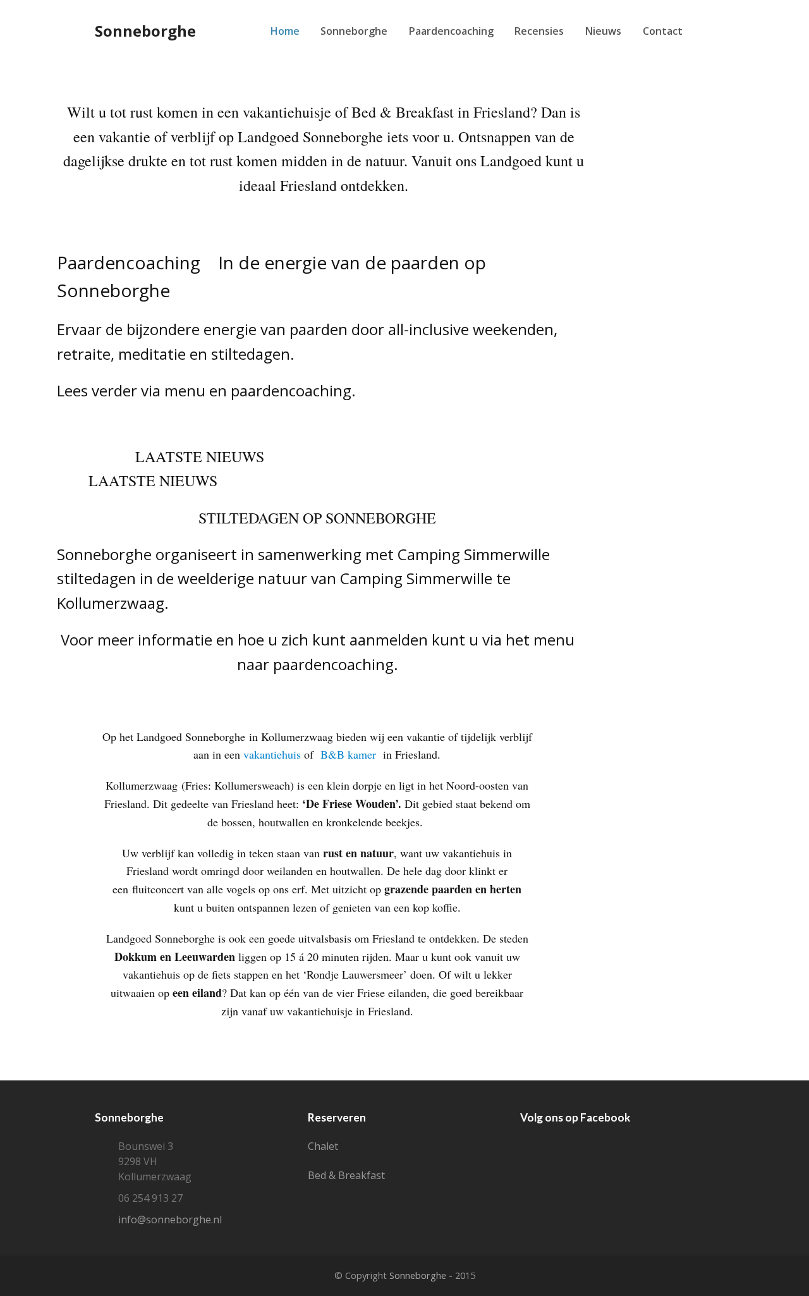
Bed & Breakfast (346, 1175)
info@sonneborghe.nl (170, 1219)
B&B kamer (350, 754)
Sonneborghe (145, 30)
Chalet (323, 1146)
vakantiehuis (272, 754)
